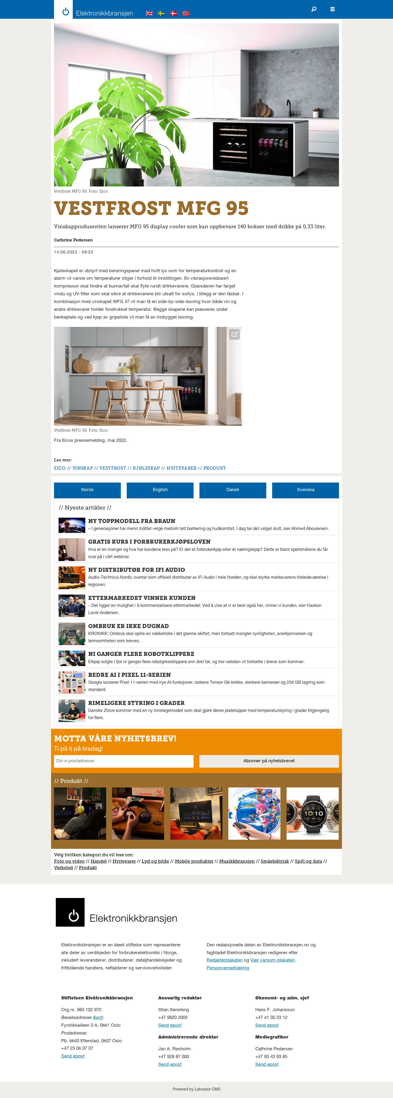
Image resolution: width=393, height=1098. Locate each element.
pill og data (310, 861)
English (160, 490)
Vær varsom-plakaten (273, 960)
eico (60, 468)
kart (98, 1018)
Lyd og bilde (155, 861)
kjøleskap (146, 468)
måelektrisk (276, 861)
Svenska (305, 490)
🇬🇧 (149, 14)
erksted (65, 867)
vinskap (82, 468)
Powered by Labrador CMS (196, 1090)
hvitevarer (181, 468)
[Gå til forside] (92, 9)
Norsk (87, 490)
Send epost (72, 1056)
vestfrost (112, 468)
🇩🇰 (174, 14)
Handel (99, 861)
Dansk (232, 490)
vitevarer (126, 861)
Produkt (88, 867)
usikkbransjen (239, 861)
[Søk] (314, 9)
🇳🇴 (186, 14)
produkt (214, 468)
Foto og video (69, 861)
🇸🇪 (161, 14)
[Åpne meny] (332, 9)
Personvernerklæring (228, 968)
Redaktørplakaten (224, 960)
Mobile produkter (194, 861)
